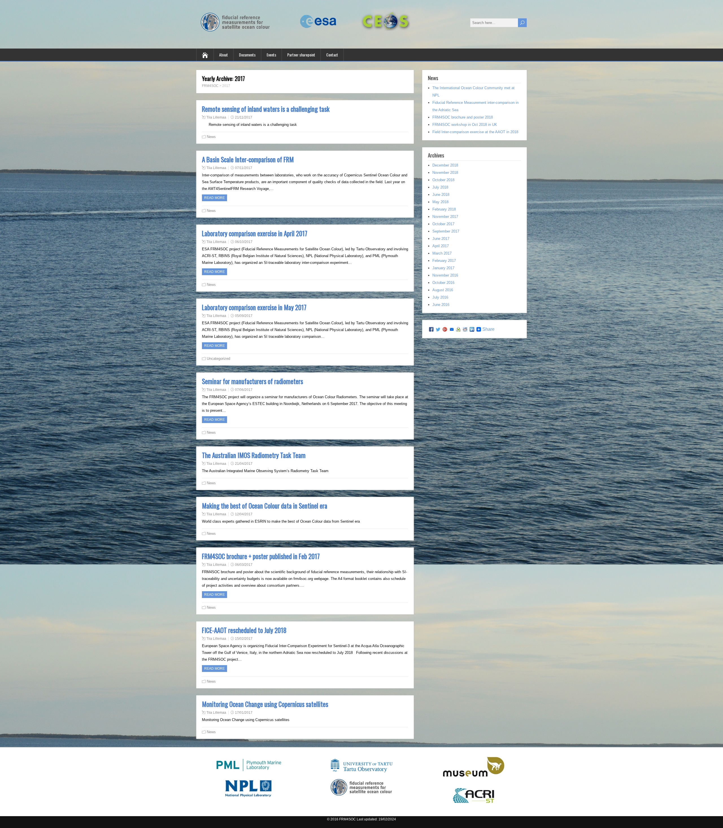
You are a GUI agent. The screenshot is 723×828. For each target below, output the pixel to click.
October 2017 (443, 224)
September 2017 (445, 231)
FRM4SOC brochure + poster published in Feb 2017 (261, 556)
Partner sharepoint (301, 55)
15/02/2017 (243, 639)
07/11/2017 (243, 168)
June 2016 (440, 305)
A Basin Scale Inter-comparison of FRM (248, 159)
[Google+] (444, 329)
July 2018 (440, 187)
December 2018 (445, 165)
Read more (214, 198)
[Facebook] (431, 329)
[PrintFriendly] (458, 329)
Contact (332, 55)
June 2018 (440, 194)
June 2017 (440, 238)
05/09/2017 (243, 316)
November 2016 (445, 275)
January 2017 (443, 268)
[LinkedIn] (472, 329)
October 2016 (443, 283)
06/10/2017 (243, 242)
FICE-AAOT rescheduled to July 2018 (244, 630)
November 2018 (445, 172)
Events (271, 55)
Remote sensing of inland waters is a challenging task (266, 109)
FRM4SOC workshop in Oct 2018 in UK (464, 124)
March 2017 (442, 253)
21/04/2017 (243, 464)
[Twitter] (438, 329)
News (211, 137)
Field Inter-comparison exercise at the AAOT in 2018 (475, 132)
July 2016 (440, 297)
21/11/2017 (243, 117)
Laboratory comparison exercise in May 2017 (254, 307)
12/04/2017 (243, 514)
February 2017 (444, 261)
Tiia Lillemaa (216, 117)
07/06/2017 (243, 390)
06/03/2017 (243, 565)
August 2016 (442, 290)
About (223, 55)
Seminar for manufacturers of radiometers (252, 381)
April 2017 (440, 246)
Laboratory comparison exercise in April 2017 (254, 233)
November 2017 (445, 216)
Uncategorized (218, 358)
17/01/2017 (243, 713)
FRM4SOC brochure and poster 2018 (462, 117)
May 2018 (440, 202)
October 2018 (443, 180)
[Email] (451, 329)
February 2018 (444, 209)
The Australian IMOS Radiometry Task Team (254, 455)
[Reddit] (465, 329)
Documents (247, 55)
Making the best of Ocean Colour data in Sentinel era (264, 506)
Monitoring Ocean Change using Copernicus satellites (265, 704)
